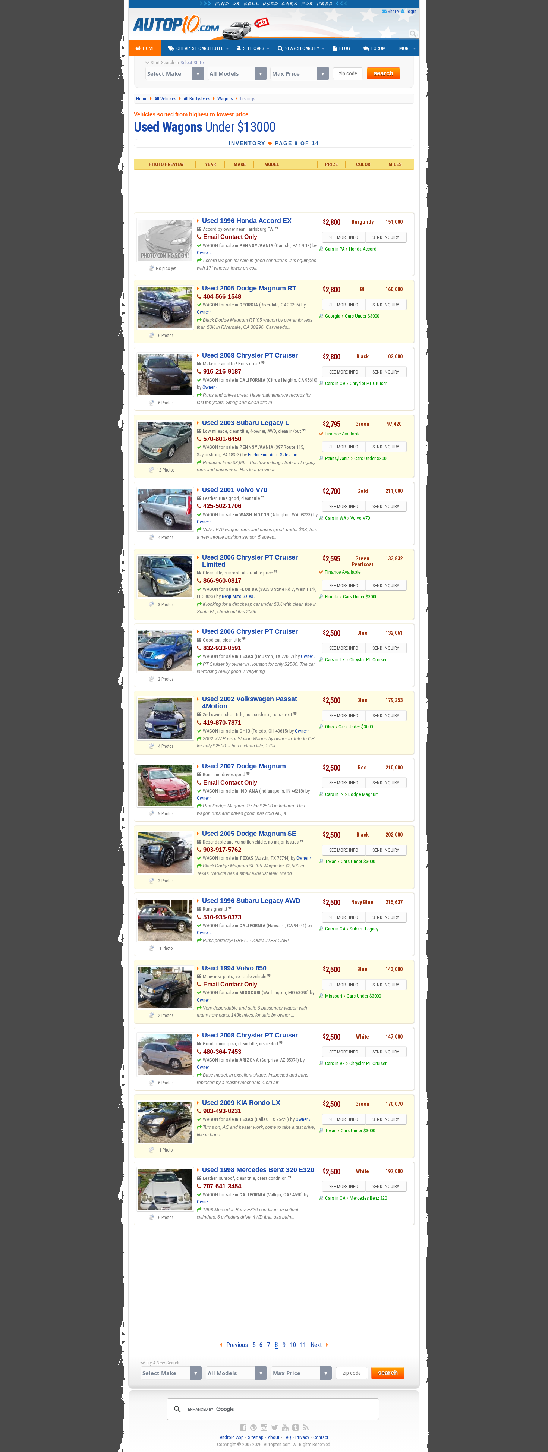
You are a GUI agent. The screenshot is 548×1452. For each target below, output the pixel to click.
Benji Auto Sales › (239, 596)
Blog (344, 48)
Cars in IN (334, 794)
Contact (320, 1437)
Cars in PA (334, 249)
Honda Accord (363, 249)
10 (293, 1344)
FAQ (287, 1437)
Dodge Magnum (363, 794)
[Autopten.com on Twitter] (274, 1427)
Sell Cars (253, 48)
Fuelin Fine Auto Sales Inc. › (274, 454)
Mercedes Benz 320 (368, 1198)
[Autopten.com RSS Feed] (306, 1427)
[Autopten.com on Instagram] (264, 1427)
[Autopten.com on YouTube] (285, 1427)
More (405, 48)
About (274, 1437)
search (383, 73)
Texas (330, 861)
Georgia (332, 316)
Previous (235, 1344)
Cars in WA (335, 518)
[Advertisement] (274, 190)
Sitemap (256, 1437)
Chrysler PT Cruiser (368, 383)
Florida (331, 596)
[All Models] (237, 73)
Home (149, 48)
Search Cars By (302, 48)
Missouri (333, 996)
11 (303, 1344)
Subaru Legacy (364, 929)
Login (411, 11)
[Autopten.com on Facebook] (243, 1427)
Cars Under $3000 (362, 316)
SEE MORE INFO (343, 237)
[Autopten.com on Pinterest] (253, 1427)
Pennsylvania (337, 458)
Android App (232, 1437)
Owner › (204, 252)
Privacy (302, 1437)
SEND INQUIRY (385, 237)
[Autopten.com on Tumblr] (295, 1427)
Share (393, 11)
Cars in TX (334, 659)
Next (318, 1344)
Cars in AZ (334, 1063)
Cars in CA (335, 383)
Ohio (329, 727)
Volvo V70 (360, 518)
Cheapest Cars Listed (200, 48)
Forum (378, 48)
